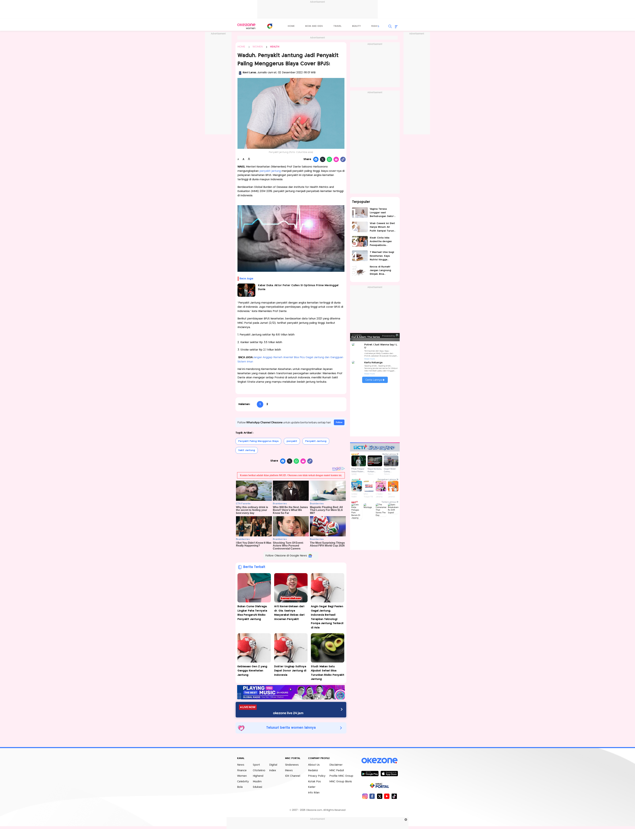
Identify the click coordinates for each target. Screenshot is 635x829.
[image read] (246, 290)
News (240, 765)
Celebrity (243, 781)
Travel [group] (337, 26)
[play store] (370, 773)
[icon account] (240, 72)
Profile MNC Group (341, 776)
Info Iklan (313, 792)
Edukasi (257, 787)
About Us (314, 765)
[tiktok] (394, 796)
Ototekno (259, 770)
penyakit (292, 441)
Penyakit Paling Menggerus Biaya (258, 441)
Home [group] (291, 26)
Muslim (257, 781)
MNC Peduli (336, 770)
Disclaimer (335, 765)
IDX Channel (292, 776)
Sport (256, 765)
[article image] (360, 212)
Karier (311, 787)
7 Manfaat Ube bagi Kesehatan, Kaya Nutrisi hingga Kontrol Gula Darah (382, 256)
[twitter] (379, 796)
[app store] (389, 773)
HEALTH (274, 47)
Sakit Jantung (246, 450)
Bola (240, 787)
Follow (339, 422)
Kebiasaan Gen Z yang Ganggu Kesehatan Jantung (252, 670)
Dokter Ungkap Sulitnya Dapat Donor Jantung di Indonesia (290, 670)
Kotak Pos (314, 781)
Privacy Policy (316, 776)
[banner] (291, 698)
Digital (273, 765)
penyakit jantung (270, 171)
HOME (241, 47)
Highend (258, 776)
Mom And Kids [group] (314, 26)
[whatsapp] (329, 160)
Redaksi (313, 770)
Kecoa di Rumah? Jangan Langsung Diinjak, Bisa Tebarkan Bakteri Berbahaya (380, 271)
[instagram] (365, 796)
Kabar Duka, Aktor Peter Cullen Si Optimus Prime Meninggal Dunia (298, 287)
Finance (242, 770)
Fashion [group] (376, 26)
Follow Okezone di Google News (286, 555)
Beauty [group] (356, 26)
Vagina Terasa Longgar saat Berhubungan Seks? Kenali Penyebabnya (382, 213)
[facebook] (372, 796)
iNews (289, 770)
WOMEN (258, 47)
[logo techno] (246, 26)
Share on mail (336, 160)
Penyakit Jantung (315, 441)
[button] (378, 26)
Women (242, 776)
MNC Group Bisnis (340, 781)
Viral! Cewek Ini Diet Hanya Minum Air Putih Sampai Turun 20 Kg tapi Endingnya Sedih (383, 227)
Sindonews (292, 765)
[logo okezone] (379, 761)
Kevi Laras (249, 72)
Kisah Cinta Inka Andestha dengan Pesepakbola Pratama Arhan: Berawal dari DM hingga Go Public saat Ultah (381, 242)
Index (272, 770)
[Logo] (269, 26)
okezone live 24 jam (288, 713)
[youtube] (387, 796)
